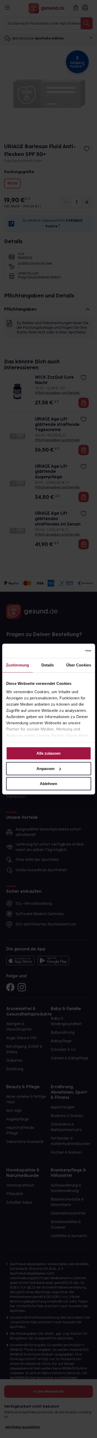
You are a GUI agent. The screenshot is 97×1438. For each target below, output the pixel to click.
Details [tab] (47, 665)
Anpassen (45, 768)
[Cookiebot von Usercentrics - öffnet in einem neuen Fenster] (69, 651)
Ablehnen (48, 783)
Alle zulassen (48, 753)
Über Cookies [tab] (78, 665)
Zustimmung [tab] (17, 665)
